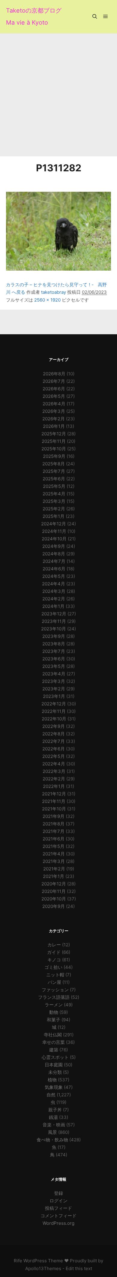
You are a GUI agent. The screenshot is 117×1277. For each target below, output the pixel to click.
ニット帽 (55, 975)
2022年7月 (53, 741)
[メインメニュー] (105, 16)
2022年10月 (54, 719)
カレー (54, 945)
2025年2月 (54, 509)
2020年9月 (53, 906)
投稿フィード (58, 1208)
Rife (18, 1260)
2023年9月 (53, 636)
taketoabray (53, 292)
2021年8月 (53, 824)
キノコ (54, 960)
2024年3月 (53, 591)
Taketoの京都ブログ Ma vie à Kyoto (34, 16)
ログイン (59, 1200)
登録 (58, 1193)
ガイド (54, 952)
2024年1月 (53, 606)
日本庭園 (54, 1065)
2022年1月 (54, 786)
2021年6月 (53, 839)
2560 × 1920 (47, 300)
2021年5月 (53, 846)
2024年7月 (54, 561)
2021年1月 (53, 876)
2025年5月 (54, 486)
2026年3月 (53, 411)
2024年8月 (53, 554)
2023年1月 (54, 696)
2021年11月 (53, 801)
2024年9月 (53, 546)
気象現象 (54, 1087)
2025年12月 (53, 434)
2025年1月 (53, 516)
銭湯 (53, 1117)
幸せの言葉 (53, 1042)
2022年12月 (53, 704)
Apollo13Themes (43, 1268)
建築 (53, 1050)
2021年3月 (54, 861)
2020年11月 (54, 891)
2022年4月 (53, 764)
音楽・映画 (54, 1125)
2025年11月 (54, 441)
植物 (52, 1080)
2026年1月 (54, 426)
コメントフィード (58, 1215)
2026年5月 (54, 396)
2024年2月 (53, 599)
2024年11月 (54, 531)
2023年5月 (53, 666)
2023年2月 (53, 689)
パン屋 (54, 982)
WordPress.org (58, 1223)
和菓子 (53, 1020)
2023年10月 (53, 629)
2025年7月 (54, 471)
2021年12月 (54, 794)
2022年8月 (53, 734)
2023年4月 (53, 674)
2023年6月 (53, 659)
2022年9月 (53, 726)
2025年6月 (54, 479)
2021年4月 (54, 854)
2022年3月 (54, 771)
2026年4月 (54, 404)
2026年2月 (53, 419)
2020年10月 (53, 899)
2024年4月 (53, 584)
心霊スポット (55, 1057)
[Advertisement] (58, 94)
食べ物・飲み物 (52, 1140)
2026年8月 (54, 374)
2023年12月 (53, 614)
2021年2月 (54, 869)
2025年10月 (53, 449)
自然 (51, 1095)
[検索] (94, 16)
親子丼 (55, 1110)
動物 (53, 1012)
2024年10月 (54, 539)
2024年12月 (53, 524)
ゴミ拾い (53, 967)
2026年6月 (54, 389)
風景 (52, 1132)
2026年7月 (54, 381)
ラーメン (54, 1005)
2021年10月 (54, 809)
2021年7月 (53, 831)
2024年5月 (53, 576)
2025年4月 (54, 494)
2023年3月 (53, 681)
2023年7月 (53, 651)
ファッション (55, 990)
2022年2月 (54, 779)
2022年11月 (54, 711)
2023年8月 (53, 644)
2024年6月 (54, 569)
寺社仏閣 (53, 1035)
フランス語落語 (54, 997)
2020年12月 (53, 884)
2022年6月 (53, 749)
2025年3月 (54, 501)
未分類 (55, 1072)
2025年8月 (53, 464)
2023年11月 (54, 621)
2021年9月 (53, 816)
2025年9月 (54, 456)
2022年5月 (53, 756)
